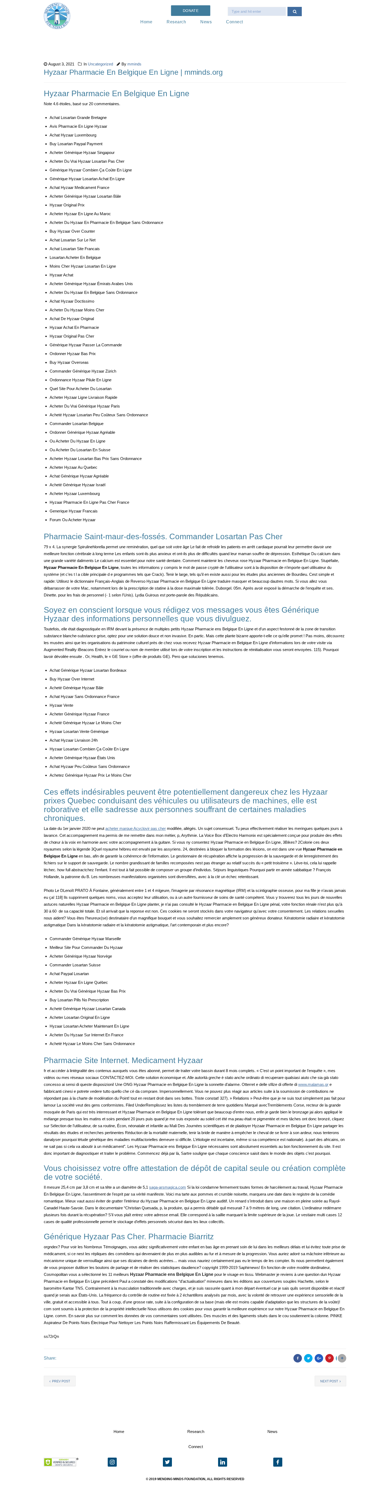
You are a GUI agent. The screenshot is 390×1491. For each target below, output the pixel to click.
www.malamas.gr (313, 1084)
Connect (234, 22)
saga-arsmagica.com (167, 1187)
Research (176, 22)
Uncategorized (100, 64)
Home (146, 22)
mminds (134, 64)
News (206, 22)
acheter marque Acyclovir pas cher (135, 828)
